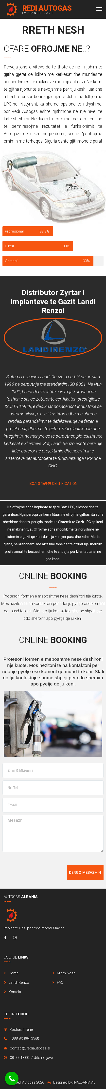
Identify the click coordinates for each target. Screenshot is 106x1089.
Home (14, 973)
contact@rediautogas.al (30, 1048)
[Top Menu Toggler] (99, 9)
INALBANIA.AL (84, 1082)
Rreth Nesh (66, 973)
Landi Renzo (19, 982)
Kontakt (15, 992)
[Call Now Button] (11, 1078)
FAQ (60, 982)
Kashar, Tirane (21, 1029)
